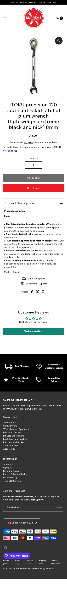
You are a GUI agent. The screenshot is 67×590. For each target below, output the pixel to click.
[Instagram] (5, 548)
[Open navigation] (5, 18)
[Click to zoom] (59, 41)
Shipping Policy (11, 471)
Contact (7, 467)
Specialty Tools (10, 445)
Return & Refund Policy (15, 474)
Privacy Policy (10, 477)
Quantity (33, 158)
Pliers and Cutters (12, 432)
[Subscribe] (59, 507)
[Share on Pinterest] (43, 291)
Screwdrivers (10, 425)
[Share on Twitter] (37, 291)
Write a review (33, 331)
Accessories (9, 449)
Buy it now (33, 188)
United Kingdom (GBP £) (24, 522)
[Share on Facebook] (31, 291)
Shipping (28, 142)
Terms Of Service (12, 481)
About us (8, 464)
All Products (9, 422)
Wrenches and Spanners (16, 429)
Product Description (19, 203)
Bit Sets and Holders (13, 435)
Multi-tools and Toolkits (15, 439)
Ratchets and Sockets (14, 442)
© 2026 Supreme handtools (17, 568)
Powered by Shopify (43, 568)
